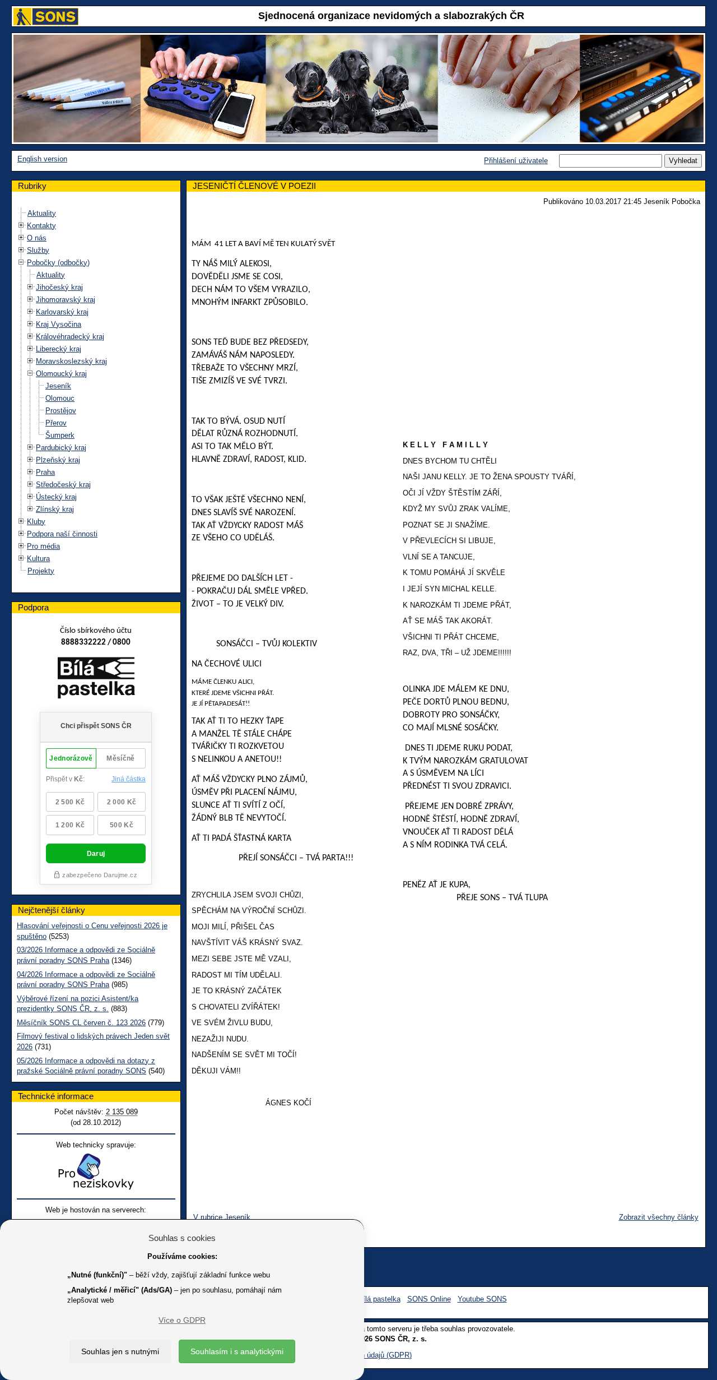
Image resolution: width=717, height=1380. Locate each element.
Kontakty (41, 225)
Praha (45, 472)
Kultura (38, 558)
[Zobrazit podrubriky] (21, 225)
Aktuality (41, 213)
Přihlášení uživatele (516, 160)
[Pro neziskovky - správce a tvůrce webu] (96, 1171)
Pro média (43, 546)
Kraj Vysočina (58, 324)
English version (42, 159)
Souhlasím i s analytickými (236, 1351)
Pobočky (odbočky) (58, 262)
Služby (38, 250)
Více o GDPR (182, 1320)
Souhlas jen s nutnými (120, 1351)
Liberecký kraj (58, 349)
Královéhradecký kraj (70, 336)
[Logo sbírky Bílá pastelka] (96, 679)
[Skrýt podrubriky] (21, 262)
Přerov (56, 423)
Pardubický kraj (61, 447)
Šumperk (60, 435)
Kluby (36, 521)
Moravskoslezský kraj (71, 361)
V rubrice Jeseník (221, 1217)
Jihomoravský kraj (65, 299)
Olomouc (60, 398)
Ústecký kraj (56, 497)
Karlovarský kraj (62, 312)
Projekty (40, 571)
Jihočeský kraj (59, 287)
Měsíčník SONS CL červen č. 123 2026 (81, 1022)
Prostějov (60, 410)
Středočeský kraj (63, 484)
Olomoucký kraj (61, 373)
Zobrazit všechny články (659, 1217)
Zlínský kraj (55, 509)
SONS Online (429, 1299)
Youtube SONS (482, 1299)
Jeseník (58, 386)
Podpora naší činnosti (62, 534)
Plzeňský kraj (58, 460)
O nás (36, 238)
